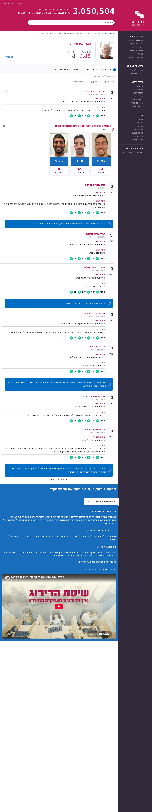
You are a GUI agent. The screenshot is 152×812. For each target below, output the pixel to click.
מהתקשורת (138, 90)
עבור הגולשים (137, 70)
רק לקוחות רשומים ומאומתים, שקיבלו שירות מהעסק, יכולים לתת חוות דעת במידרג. (69, 224)
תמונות (140, 54)
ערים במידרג (138, 47)
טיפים (141, 119)
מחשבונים (139, 130)
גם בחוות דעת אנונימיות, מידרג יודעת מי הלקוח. (85, 303)
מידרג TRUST (137, 103)
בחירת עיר (104, 129)
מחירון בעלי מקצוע (135, 57)
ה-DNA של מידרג (135, 107)
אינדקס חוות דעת (136, 51)
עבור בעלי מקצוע (136, 74)
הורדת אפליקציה (136, 44)
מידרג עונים (138, 136)
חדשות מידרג (138, 93)
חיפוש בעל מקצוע (136, 40)
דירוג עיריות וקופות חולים (133, 153)
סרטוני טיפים (138, 140)
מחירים (140, 126)
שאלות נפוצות (137, 100)
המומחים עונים (137, 133)
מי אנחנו (140, 86)
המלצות (140, 123)
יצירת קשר (139, 96)
